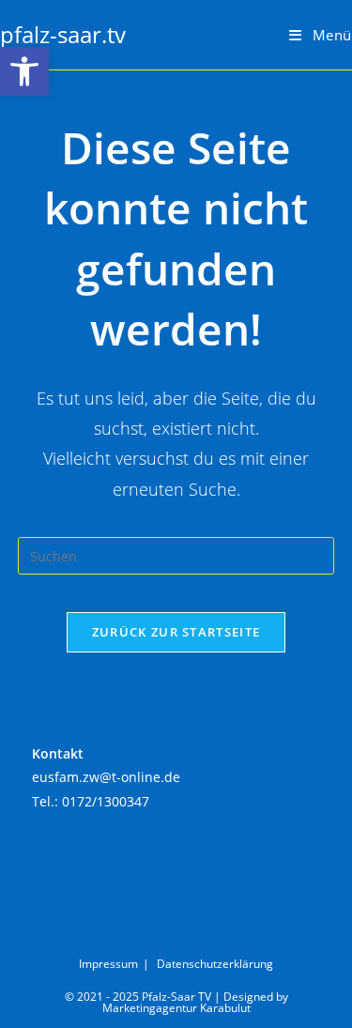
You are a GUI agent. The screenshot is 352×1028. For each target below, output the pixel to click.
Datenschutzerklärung (215, 964)
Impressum (108, 964)
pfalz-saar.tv (63, 34)
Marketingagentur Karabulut (176, 1008)
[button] (24, 71)
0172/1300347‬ (105, 801)
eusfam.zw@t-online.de (106, 777)
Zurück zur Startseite (176, 631)
